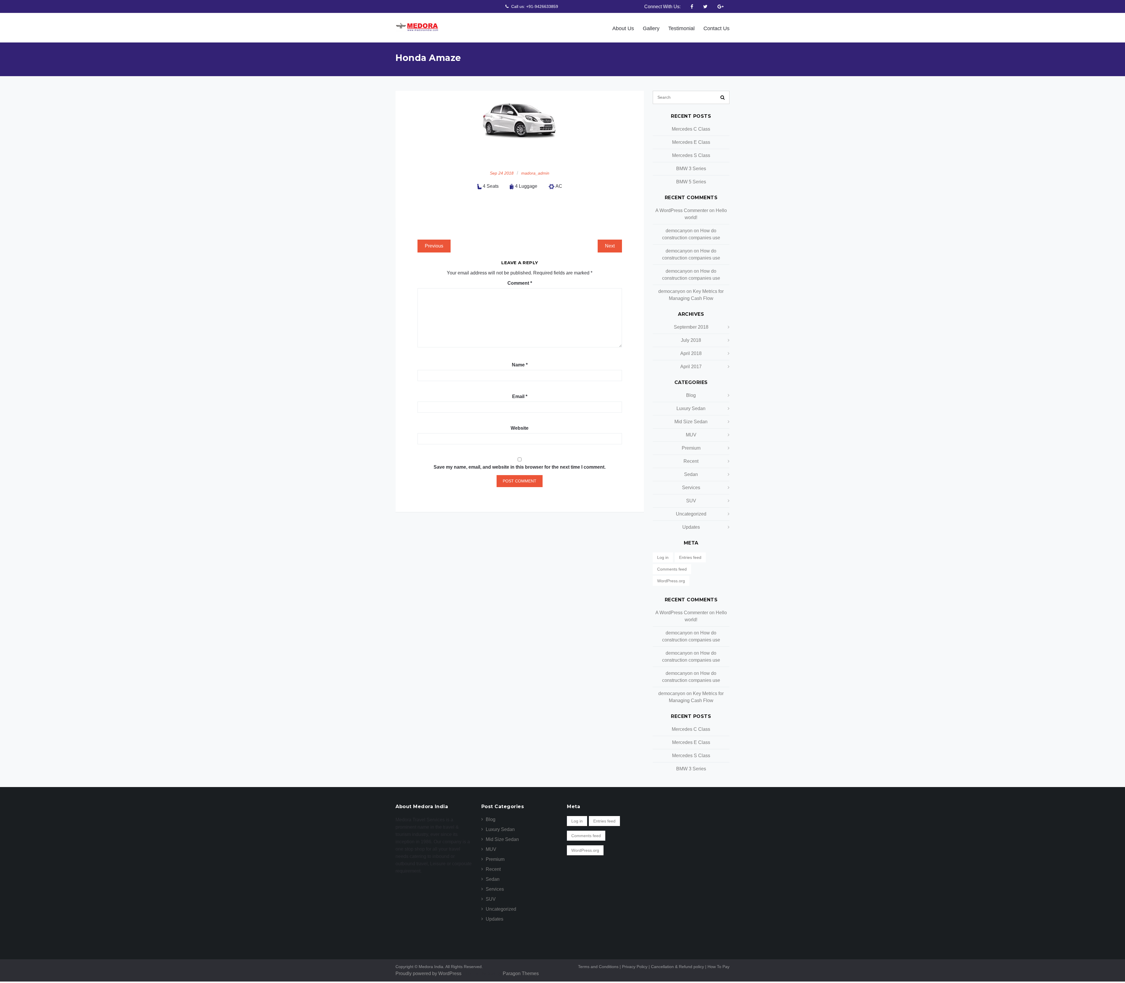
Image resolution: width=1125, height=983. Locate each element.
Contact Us (718, 28)
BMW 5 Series (691, 181)
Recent (690, 461)
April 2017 (691, 366)
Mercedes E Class (691, 142)
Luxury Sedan (690, 408)
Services (691, 487)
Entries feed (690, 557)
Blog (691, 395)
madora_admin (535, 173)
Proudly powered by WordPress (428, 973)
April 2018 (691, 353)
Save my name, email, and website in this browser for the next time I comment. (520, 467)
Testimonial (688, 28)
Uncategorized (691, 513)
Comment (519, 283)
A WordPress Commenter (681, 210)
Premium (691, 448)
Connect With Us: (662, 7)
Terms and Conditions (599, 966)
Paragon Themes (521, 973)
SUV (691, 500)
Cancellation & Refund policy (679, 966)
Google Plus (721, 7)
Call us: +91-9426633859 (534, 6)
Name (520, 364)
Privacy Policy (636, 966)
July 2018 (691, 340)
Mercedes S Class (691, 155)
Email (519, 396)
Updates (691, 527)
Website (520, 428)
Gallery (662, 28)
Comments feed (672, 569)
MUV (691, 434)
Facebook (692, 7)
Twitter (705, 7)
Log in (663, 557)
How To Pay (718, 966)
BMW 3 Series (691, 168)
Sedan (691, 474)
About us (637, 28)
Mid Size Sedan (691, 421)
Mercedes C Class (691, 129)
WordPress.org (671, 580)
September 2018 (691, 327)
